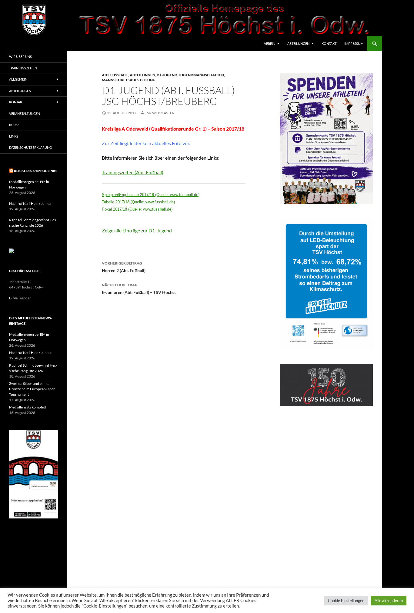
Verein (269, 43)
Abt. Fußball (115, 75)
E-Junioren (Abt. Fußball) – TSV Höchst (139, 289)
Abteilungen (298, 43)
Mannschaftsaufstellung (128, 80)
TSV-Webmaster (160, 113)
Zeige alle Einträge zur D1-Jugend (137, 230)
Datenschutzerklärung (30, 147)
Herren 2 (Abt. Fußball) (123, 267)
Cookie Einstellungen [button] (346, 600)
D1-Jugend (167, 75)
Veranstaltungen (24, 113)
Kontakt (329, 43)
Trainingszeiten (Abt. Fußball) (132, 172)
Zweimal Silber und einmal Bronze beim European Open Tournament (32, 389)
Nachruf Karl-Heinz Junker (30, 203)
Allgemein (18, 79)
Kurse (14, 125)
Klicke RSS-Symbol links (35, 171)
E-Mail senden (20, 298)
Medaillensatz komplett (27, 407)
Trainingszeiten (23, 68)
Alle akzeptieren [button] (389, 600)
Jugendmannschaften (201, 75)
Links (13, 136)
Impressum (353, 43)
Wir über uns (20, 56)
